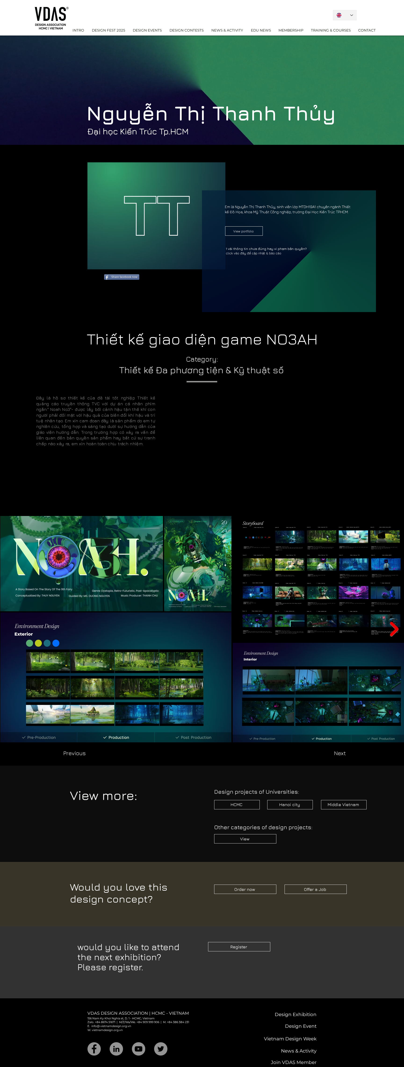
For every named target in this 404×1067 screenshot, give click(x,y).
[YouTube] (138, 1049)
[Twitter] (160, 1049)
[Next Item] (394, 629)
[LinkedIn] (116, 1049)
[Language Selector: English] (345, 15)
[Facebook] (94, 1049)
